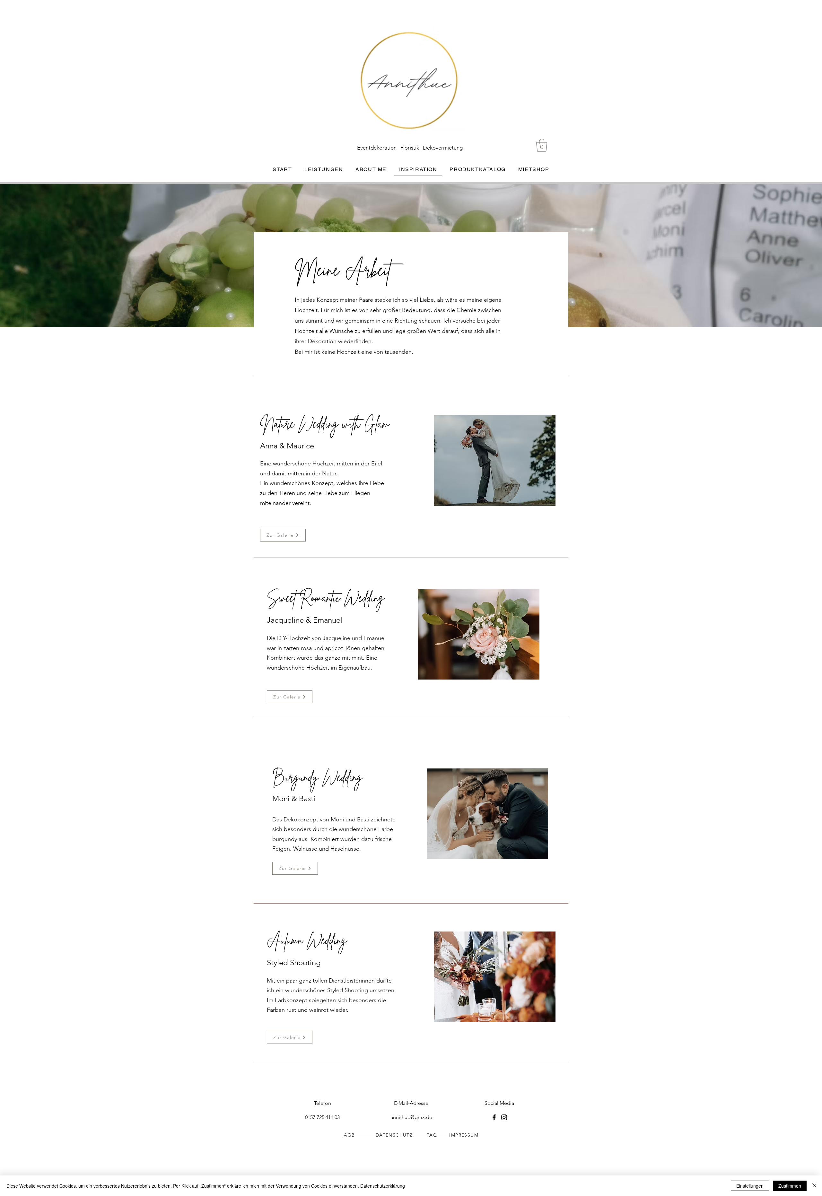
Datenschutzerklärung (382, 1186)
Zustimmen (789, 1186)
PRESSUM (466, 1135)
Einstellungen (750, 1186)
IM (452, 1135)
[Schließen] (814, 1186)
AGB (360, 1135)
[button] (541, 145)
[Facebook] (494, 1117)
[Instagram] (504, 1117)
